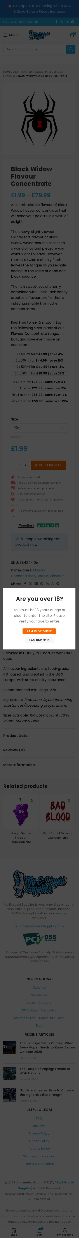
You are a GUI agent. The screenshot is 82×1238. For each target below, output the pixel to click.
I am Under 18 (39, 640)
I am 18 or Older (39, 631)
